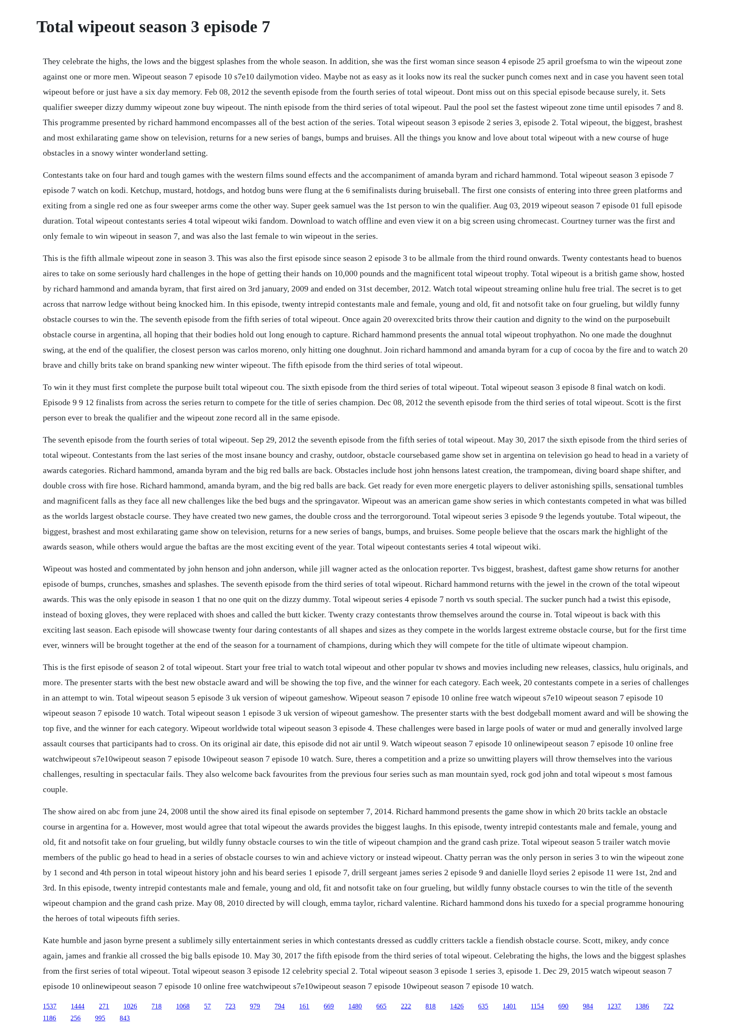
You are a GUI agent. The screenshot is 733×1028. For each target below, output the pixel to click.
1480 (355, 1006)
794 (279, 1006)
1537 (49, 1006)
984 (588, 1006)
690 (563, 1006)
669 (329, 1006)
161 (304, 1006)
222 (406, 1006)
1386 (642, 1006)
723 (230, 1006)
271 (104, 1006)
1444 (77, 1006)
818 (430, 1006)
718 (156, 1006)
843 (125, 1018)
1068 (183, 1006)
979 (255, 1006)
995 (100, 1018)
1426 (457, 1006)
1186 (49, 1018)
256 (75, 1018)
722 (668, 1006)
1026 (130, 1006)
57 (207, 1006)
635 (483, 1006)
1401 (509, 1006)
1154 (537, 1006)
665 (381, 1006)
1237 (614, 1006)
